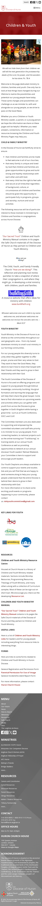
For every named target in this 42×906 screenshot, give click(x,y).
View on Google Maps (10, 847)
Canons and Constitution (10, 781)
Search (26, 2)
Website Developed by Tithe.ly (31, 903)
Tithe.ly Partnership (8, 803)
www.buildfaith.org (21, 304)
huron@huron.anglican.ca (10, 822)
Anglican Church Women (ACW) (12, 752)
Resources (5, 717)
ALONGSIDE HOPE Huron (11, 745)
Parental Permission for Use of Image (18, 672)
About (3, 704)
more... (3, 770)
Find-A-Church (6, 712)
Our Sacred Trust (11, 236)
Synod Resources (8, 785)
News (3, 709)
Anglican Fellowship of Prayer (12, 756)
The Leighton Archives (9, 728)
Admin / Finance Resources (11, 799)
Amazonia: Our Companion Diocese (14, 748)
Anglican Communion (26, 893)
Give (3, 725)
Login (15, 901)
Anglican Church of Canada (9, 894)
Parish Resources (8, 792)
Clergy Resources (8, 796)
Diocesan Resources (9, 788)
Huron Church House (10, 685)
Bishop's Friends (7, 763)
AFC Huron (5, 759)
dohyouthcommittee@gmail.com (19, 501)
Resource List (17, 596)
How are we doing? (22, 269)
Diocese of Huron (22, 886)
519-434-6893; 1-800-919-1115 (14, 817)
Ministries (5, 714)
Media (3, 723)
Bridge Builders (7, 766)
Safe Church (5, 720)
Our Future (5, 706)
